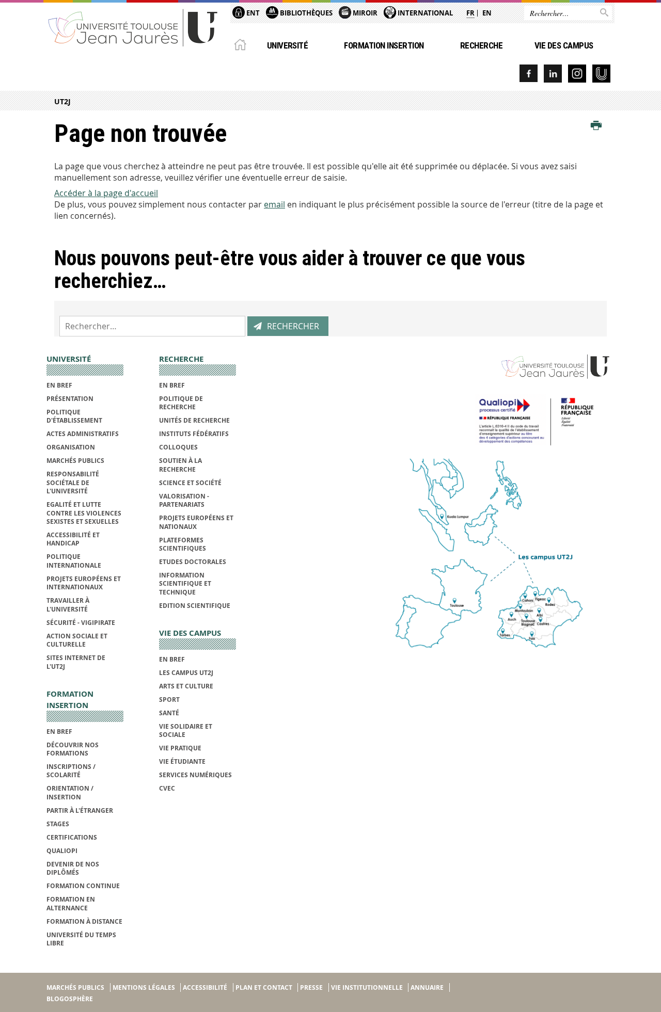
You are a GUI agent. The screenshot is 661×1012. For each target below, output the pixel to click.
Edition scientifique (194, 605)
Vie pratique (180, 748)
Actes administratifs (82, 433)
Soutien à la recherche (180, 464)
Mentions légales (144, 987)
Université (287, 45)
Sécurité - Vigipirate (80, 622)
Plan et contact (263, 987)
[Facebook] (529, 74)
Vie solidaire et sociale (185, 730)
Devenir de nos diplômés (72, 868)
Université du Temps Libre (81, 938)
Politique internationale (73, 560)
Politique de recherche (181, 402)
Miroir (364, 13)
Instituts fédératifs (194, 433)
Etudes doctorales (192, 561)
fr (470, 13)
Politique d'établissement (74, 416)
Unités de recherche (194, 420)
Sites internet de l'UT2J (75, 661)
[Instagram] (577, 74)
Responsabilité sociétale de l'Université (72, 482)
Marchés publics (75, 460)
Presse (311, 987)
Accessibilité (205, 987)
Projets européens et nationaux (196, 522)
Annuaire (427, 987)
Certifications (71, 837)
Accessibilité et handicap (73, 539)
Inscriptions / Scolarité (71, 770)
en (487, 13)
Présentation (69, 398)
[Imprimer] (596, 126)
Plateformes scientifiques (182, 544)
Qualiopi (61, 850)
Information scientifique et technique (185, 584)
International (424, 13)
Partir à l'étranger (79, 810)
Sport (169, 699)
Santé (169, 713)
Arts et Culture (186, 686)
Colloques (178, 447)
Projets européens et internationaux (83, 582)
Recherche (481, 45)
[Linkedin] (553, 74)
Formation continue (83, 885)
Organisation (70, 447)
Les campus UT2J (186, 672)
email (274, 204)
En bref (59, 385)
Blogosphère (69, 998)
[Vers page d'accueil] (133, 27)
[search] (152, 326)
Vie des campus (563, 45)
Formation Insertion (383, 45)
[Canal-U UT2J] (601, 74)
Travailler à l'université (67, 604)
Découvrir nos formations (72, 749)
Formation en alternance (70, 903)
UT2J (62, 101)
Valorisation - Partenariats (184, 500)
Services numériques (195, 774)
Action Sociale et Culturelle (76, 640)
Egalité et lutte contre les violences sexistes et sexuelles (83, 513)
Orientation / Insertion (69, 792)
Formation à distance (84, 921)
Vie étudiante (182, 761)
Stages (57, 824)
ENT (252, 13)
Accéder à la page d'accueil (106, 193)
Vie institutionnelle (367, 987)
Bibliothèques (305, 13)
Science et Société (190, 482)
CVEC (167, 788)
